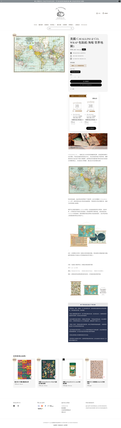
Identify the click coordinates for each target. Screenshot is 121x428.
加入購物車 (86, 81)
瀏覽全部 (94, 98)
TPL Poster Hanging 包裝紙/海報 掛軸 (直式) (91, 116)
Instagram (84, 24)
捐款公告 (64, 412)
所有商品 (52, 24)
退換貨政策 (60, 425)
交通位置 (77, 24)
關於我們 (41, 24)
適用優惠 (72, 62)
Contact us (65, 406)
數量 (71, 74)
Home (35, 24)
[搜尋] (71, 28)
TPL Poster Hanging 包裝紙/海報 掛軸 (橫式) (77, 116)
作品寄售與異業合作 (66, 410)
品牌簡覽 (66, 425)
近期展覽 (65, 24)
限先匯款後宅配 (75, 71)
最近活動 (59, 24)
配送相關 (64, 408)
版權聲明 (55, 425)
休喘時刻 (46, 24)
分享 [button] (73, 89)
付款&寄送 (72, 68)
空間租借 (71, 24)
